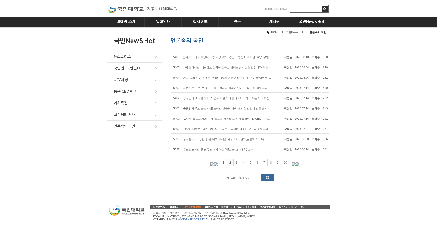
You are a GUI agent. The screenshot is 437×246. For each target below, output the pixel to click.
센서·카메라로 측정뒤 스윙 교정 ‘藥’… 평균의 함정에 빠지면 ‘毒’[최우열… (227, 57)
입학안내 (163, 22)
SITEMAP (281, 9)
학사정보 (200, 22)
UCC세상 (121, 80)
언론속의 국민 (124, 126)
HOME (269, 9)
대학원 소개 (126, 22)
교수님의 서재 (124, 114)
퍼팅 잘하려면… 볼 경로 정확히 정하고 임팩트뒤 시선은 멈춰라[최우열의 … (228, 67)
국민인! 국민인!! (127, 68)
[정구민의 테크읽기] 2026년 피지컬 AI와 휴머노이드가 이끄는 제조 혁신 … (228, 98)
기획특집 (120, 103)
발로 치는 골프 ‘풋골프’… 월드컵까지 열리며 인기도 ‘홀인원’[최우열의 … (227, 88)
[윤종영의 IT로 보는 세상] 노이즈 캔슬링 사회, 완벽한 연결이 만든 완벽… (226, 108)
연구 (237, 22)
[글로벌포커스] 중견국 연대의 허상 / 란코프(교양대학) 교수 (218, 149)
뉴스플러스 (122, 56)
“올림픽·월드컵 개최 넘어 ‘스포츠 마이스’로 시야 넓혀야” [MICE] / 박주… (226, 118)
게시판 (274, 22)
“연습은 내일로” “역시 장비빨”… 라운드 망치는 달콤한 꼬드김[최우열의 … (227, 129)
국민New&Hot (311, 22)
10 (285, 162)
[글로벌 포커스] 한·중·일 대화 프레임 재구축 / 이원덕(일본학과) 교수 (224, 139)
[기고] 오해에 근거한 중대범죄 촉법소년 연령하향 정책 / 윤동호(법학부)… (227, 77)
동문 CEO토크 (125, 91)
